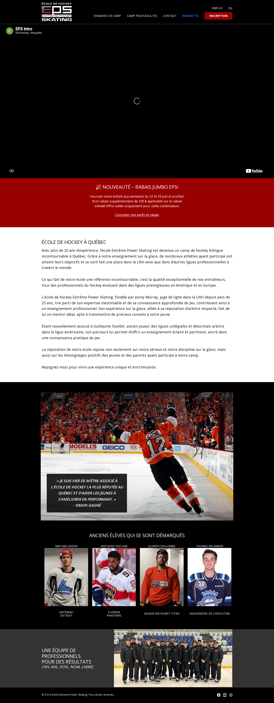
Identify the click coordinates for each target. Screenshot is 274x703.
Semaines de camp (107, 16)
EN (230, 8)
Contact (170, 16)
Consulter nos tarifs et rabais (137, 215)
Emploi (217, 8)
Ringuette (191, 16)
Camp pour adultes (142, 16)
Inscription (218, 16)
